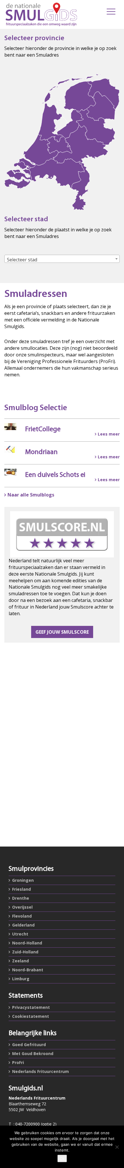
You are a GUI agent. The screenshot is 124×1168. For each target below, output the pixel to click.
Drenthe (20, 898)
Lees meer (109, 434)
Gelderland (23, 925)
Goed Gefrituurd (29, 1044)
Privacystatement (31, 1007)
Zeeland (20, 961)
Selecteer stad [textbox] (22, 259)
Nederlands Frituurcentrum (40, 1071)
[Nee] (117, 1147)
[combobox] (62, 259)
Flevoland (22, 916)
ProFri (18, 1062)
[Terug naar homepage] (41, 14)
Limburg (20, 978)
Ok (62, 1158)
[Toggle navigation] (111, 11)
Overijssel (22, 907)
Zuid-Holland (25, 952)
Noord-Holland (27, 943)
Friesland (21, 889)
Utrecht (20, 934)
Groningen (23, 880)
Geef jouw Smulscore (62, 632)
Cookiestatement (30, 1016)
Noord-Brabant (27, 969)
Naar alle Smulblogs (30, 495)
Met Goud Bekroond (32, 1053)
